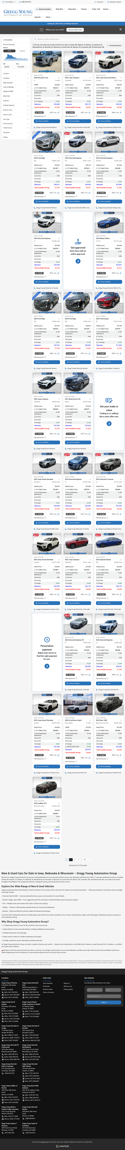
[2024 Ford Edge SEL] (47, 303)
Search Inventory (45, 9)
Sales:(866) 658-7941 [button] (32, 1098)
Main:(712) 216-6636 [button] (32, 1011)
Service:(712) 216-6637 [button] (32, 1014)
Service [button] (105, 9)
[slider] (3, 60)
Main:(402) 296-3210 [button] (11, 1054)
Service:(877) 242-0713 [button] (32, 1100)
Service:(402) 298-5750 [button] (11, 1059)
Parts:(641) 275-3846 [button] (11, 1021)
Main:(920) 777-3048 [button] (11, 1116)
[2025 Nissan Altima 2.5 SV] (109, 222)
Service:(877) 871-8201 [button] (32, 1078)
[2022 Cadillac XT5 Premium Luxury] (47, 787)
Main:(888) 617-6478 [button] (11, 1035)
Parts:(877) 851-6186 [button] (32, 1059)
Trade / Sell (96, 9)
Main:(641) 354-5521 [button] (11, 992)
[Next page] (89, 859)
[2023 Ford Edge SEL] (47, 142)
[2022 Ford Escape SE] (109, 303)
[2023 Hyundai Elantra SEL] (109, 544)
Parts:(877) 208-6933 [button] (32, 1081)
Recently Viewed (115, 2)
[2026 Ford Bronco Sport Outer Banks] (78, 704)
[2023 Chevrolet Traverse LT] (109, 463)
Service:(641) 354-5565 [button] (11, 995)
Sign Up (104, 1002)
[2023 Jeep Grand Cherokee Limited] (47, 704)
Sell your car (68, 986)
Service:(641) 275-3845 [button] (11, 1019)
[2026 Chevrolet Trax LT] (47, 62)
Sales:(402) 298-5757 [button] (11, 1057)
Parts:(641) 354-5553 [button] (11, 997)
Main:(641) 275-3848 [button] (11, 1013)
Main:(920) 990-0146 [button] (32, 992)
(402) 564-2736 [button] (9, 1073)
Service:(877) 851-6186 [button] (32, 1057)
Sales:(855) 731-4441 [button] (32, 1038)
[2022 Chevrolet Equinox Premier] (109, 142)
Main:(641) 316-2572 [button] (11, 1097)
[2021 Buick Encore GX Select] (78, 383)
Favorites (100, 2)
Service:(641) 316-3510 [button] (11, 1100)
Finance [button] (84, 9)
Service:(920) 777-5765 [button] (11, 1119)
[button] (10, 2)
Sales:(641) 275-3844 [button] (11, 1016)
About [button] (48, 17)
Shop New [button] (59, 9)
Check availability (43, 121)
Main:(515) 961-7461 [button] (32, 1095)
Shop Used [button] (72, 9)
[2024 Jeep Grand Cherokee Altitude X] (47, 463)
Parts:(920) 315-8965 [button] (32, 997)
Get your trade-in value (75, 30)
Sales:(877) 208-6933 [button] (32, 1076)
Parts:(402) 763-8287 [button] (11, 1040)
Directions (46, 986)
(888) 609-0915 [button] (26, 2)
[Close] (120, 29)
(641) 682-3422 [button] (9, 1133)
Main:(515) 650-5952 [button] (32, 1035)
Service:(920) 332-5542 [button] (32, 995)
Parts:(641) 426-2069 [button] (11, 1102)
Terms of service (48, 992)
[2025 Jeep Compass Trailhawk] (78, 62)
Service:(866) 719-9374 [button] (11, 1038)
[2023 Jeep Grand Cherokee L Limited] (109, 62)
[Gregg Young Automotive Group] (18, 12)
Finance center (48, 989)
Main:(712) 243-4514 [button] (32, 1073)
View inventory (48, 983)
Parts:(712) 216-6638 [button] (32, 1016)
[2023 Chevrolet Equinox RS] (78, 142)
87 (85, 860)
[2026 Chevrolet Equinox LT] (109, 624)
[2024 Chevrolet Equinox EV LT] (78, 624)
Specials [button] (38, 17)
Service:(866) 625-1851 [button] (32, 1040)
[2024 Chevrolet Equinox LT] (47, 222)
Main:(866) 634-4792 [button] (32, 1054)
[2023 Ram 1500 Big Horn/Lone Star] (109, 704)
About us (67, 983)
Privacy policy (68, 989)
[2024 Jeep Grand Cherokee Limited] (47, 544)
